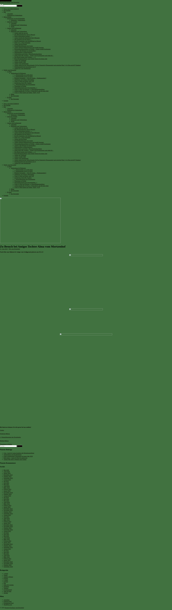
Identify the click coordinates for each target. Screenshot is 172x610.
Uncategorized (8, 590)
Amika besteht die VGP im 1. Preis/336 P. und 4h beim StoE (31, 91)
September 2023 (8, 513)
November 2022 (8, 526)
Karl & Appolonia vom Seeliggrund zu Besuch (27, 41)
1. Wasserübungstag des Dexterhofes (24, 84)
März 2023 (7, 520)
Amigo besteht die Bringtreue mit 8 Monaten (27, 38)
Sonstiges (6, 586)
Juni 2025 (6, 483)
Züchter (6, 593)
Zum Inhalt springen (5, 1)
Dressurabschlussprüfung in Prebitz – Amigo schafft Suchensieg (32, 49)
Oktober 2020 (7, 565)
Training (6, 588)
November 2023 (8, 510)
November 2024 (8, 492)
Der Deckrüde (15, 96)
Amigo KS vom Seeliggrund (22, 68)
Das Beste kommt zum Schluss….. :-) (25, 57)
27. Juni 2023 (4, 249)
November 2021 (8, 544)
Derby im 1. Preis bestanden (22, 42)
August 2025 (7, 479)
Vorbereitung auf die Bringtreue (13, 454)
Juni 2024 (6, 499)
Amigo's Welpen (8, 577)
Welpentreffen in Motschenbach (23, 52)
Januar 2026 (7, 473)
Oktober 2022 (7, 528)
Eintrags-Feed (7, 601)
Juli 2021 (6, 550)
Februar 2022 (7, 541)
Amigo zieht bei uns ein (21, 33)
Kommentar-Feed (9, 603)
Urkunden (10, 13)
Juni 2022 (6, 534)
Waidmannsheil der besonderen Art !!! (25, 67)
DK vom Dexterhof (14, 249)
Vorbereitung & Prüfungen (18, 73)
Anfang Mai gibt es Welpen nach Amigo (15, 459)
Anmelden (6, 600)
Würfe (12, 26)
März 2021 (7, 557)
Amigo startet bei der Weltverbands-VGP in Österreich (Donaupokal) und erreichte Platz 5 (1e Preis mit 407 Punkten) (47, 65)
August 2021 (7, 549)
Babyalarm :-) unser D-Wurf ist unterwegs (15, 458)
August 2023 (7, 515)
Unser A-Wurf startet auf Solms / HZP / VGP (27, 92)
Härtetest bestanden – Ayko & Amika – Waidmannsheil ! (30, 78)
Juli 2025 (6, 481)
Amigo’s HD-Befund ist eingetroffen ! (25, 51)
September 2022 (8, 529)
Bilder (12, 94)
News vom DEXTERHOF (11, 9)
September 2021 (8, 547)
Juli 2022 (6, 533)
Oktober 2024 (7, 494)
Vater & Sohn (7, 591)
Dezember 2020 (8, 562)
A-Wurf (9, 71)
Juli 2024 (6, 497)
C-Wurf (6, 580)
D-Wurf (6, 581)
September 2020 (8, 566)
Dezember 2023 (8, 508)
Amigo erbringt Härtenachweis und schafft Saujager (29, 47)
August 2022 (7, 531)
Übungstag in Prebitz (20, 86)
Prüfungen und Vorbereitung (19, 25)
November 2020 (8, 563)
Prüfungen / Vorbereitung (18, 20)
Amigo (2, 430)
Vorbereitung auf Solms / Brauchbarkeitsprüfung (28, 54)
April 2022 (7, 537)
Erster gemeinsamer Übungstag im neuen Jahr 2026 (18, 456)
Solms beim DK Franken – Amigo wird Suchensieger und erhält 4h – (33, 55)
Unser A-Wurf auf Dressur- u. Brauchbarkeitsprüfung (29, 89)
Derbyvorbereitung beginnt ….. (23, 36)
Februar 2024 (7, 505)
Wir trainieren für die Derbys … (23, 39)
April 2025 (7, 486)
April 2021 (7, 555)
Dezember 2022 (8, 525)
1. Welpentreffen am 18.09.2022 (23, 75)
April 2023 (7, 518)
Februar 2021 (7, 558)
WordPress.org (8, 604)
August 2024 (7, 496)
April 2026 (7, 471)
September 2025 (8, 478)
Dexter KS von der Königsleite (16, 18)
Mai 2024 (6, 500)
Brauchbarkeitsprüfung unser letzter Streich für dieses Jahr (30, 59)
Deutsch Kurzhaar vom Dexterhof (9, 2)
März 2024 (7, 504)
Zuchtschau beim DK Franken (23, 83)
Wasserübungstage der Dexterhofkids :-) (25, 88)
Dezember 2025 (8, 475)
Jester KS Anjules (12, 22)
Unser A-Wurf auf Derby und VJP (24, 81)
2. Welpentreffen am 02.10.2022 (23, 76)
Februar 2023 (7, 521)
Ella (5, 12)
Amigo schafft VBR (20, 62)
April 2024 (7, 502)
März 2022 (7, 539)
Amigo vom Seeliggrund (14, 28)
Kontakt (6, 100)
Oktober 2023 (7, 512)
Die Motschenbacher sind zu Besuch (24, 34)
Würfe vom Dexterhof (10, 70)
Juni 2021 (6, 552)
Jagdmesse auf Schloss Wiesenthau (24, 79)
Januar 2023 (7, 523)
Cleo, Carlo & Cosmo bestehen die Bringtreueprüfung (19, 453)
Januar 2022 (7, 542)
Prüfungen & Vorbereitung (14, 15)
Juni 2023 (6, 517)
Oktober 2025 (7, 476)
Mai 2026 (6, 470)
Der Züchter (7, 10)
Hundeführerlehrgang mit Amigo (23, 46)
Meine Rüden (7, 17)
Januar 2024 (7, 507)
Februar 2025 (7, 489)
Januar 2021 (7, 560)
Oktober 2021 (7, 545)
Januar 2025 (7, 491)
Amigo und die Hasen (20, 44)
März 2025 (7, 488)
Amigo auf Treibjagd (20, 60)
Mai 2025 (6, 484)
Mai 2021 (6, 554)
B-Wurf (9, 97)
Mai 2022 (6, 536)
